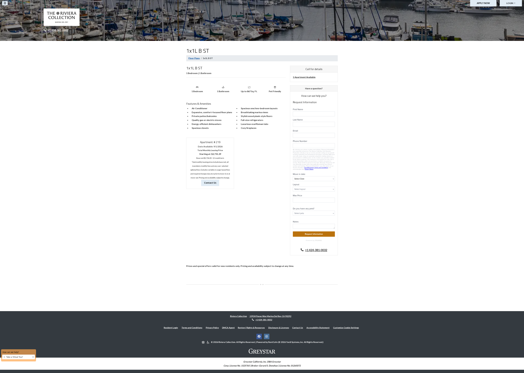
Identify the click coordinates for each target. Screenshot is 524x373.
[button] (511, 3)
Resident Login (171, 327)
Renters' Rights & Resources (252, 327)
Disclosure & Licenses (279, 327)
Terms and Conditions (192, 327)
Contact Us (211, 182)
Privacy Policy (213, 327)
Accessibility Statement (318, 327)
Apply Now (483, 3)
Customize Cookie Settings (346, 327)
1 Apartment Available (304, 77)
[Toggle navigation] (5, 3)
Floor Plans (194, 58)
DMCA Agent (229, 327)
